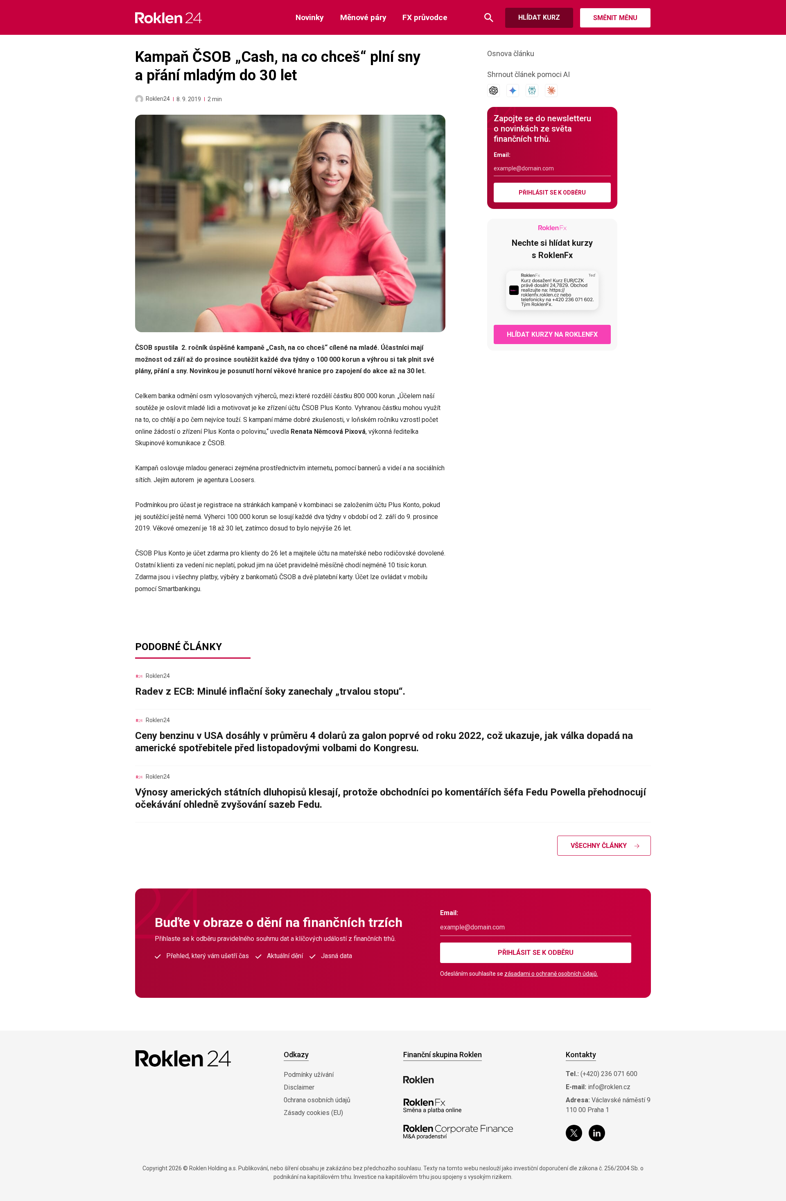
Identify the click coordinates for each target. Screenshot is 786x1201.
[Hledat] (488, 18)
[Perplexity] (532, 90)
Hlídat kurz (539, 17)
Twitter (574, 1133)
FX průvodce (424, 17)
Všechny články (599, 846)
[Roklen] (418, 1079)
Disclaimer (299, 1087)
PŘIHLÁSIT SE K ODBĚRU (552, 192)
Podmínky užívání (309, 1075)
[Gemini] (512, 90)
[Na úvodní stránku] (168, 18)
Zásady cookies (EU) (313, 1113)
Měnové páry (363, 17)
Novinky (310, 17)
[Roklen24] (139, 99)
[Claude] (551, 90)
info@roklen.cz (609, 1087)
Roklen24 (158, 98)
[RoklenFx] (432, 1106)
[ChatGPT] (493, 90)
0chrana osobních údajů (317, 1100)
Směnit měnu (615, 18)
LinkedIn (597, 1133)
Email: (502, 155)
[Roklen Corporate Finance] (458, 1132)
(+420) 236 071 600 (608, 1074)
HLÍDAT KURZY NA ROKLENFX (552, 334)
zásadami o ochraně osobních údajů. (551, 973)
